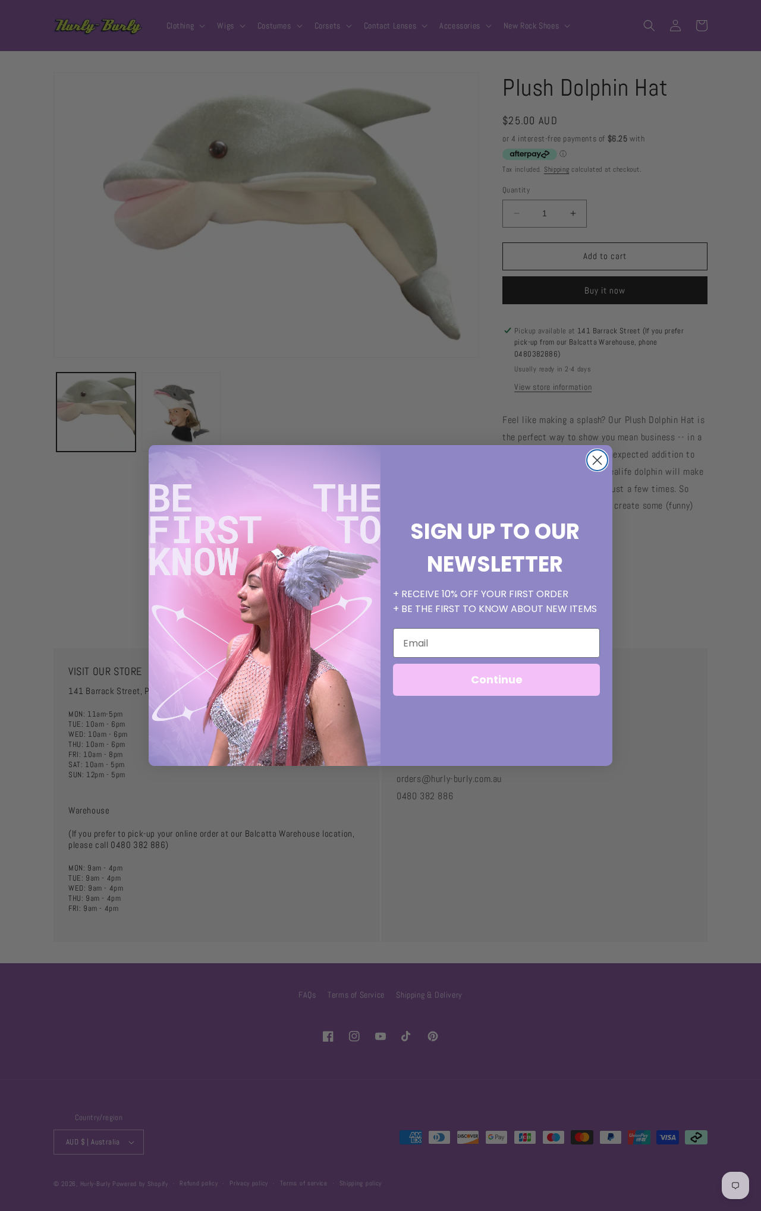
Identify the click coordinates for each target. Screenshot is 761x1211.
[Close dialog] (597, 460)
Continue (497, 679)
